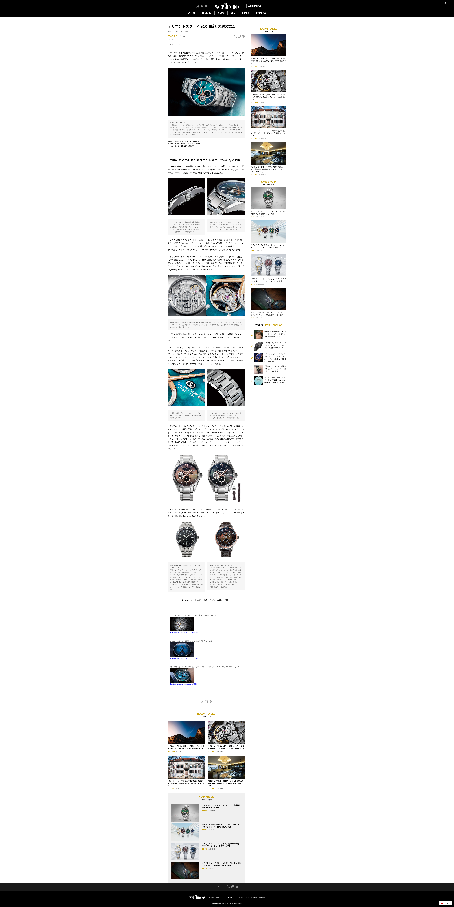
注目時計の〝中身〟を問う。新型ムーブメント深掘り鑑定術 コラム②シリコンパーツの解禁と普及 (268, 97)
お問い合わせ (220, 897)
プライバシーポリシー (242, 897)
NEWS (221, 13)
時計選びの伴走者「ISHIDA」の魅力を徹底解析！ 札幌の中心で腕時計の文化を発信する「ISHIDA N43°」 (226, 783)
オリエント (174, 45)
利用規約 (229, 897)
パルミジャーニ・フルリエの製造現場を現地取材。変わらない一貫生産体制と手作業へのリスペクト (186, 783)
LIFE (233, 13)
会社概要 (211, 897)
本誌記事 (185, 32)
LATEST (191, 13)
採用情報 (262, 897)
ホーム (170, 32)
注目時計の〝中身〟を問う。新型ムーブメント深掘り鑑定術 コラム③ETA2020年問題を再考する (268, 60)
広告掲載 (254, 897)
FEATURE (206, 13)
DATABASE (261, 13)
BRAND (245, 13)
